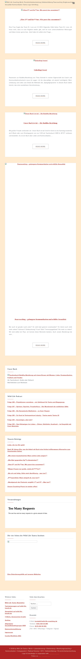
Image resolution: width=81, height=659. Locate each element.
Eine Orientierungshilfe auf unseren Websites (24, 574)
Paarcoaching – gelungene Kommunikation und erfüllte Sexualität (40, 319)
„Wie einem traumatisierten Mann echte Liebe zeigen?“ (27, 455)
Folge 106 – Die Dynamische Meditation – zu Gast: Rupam (28, 411)
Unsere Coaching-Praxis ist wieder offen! (22, 486)
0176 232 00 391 (40, 626)
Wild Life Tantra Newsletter (14, 603)
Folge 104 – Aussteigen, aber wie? (20, 420)
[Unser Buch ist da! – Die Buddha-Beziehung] (40, 113)
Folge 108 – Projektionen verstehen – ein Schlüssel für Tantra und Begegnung (36, 402)
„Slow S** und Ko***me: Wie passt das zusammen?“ (40, 19)
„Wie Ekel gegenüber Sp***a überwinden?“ (23, 460)
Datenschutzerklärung (13, 629)
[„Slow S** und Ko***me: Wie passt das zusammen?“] (40, 10)
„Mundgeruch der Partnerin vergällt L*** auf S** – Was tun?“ (29, 482)
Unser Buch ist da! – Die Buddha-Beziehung (40, 123)
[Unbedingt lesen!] (40, 60)
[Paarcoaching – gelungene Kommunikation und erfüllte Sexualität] (40, 237)
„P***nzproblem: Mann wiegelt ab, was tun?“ (24, 478)
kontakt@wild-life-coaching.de (46, 621)
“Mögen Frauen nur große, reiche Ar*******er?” (24, 469)
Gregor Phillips (44, 656)
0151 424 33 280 (42, 624)
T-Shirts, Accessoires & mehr (15, 617)
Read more (40, 43)
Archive (7, 620)
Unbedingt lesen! (40, 70)
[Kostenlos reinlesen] (40, 376)
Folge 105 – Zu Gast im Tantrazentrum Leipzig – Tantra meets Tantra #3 (33, 415)
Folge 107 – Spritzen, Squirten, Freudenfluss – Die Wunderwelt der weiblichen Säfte (38, 406)
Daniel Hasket (54, 653)
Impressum (9, 632)
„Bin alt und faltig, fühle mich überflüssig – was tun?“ (27, 473)
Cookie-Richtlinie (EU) (13, 636)
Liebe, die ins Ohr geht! (16, 445)
